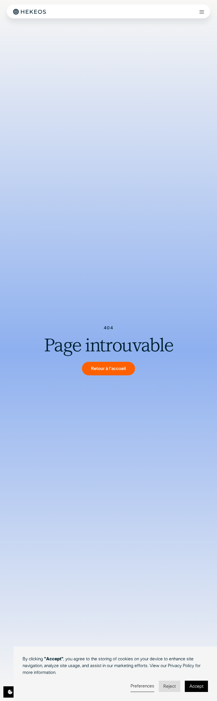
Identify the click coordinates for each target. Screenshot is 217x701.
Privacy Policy (181, 665)
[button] (202, 11)
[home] (29, 11)
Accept (196, 686)
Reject (169, 686)
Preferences (142, 686)
